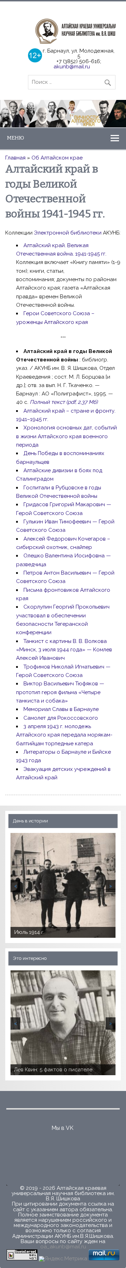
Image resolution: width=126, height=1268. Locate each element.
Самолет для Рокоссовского (60, 718)
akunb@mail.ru (72, 66)
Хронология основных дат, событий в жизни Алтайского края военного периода (66, 436)
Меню (15, 138)
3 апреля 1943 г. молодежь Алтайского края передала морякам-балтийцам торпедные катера (64, 735)
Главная (15, 158)
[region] (63, 113)
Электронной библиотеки (68, 233)
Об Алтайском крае (57, 158)
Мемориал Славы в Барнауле (61, 709)
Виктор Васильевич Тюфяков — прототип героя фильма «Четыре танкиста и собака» (60, 692)
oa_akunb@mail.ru (63, 1246)
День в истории (30, 820)
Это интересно (30, 958)
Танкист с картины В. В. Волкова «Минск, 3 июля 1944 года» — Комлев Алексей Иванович (64, 650)
